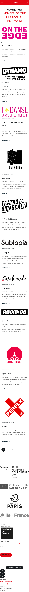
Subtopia (5, 252)
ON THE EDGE (7, 46)
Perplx (4, 426)
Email (1, 546)
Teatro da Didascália (9, 219)
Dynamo (4, 86)
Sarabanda (5, 288)
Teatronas (5, 178)
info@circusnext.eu (6, 582)
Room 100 (5, 321)
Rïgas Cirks (6, 373)
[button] (27, 2)
